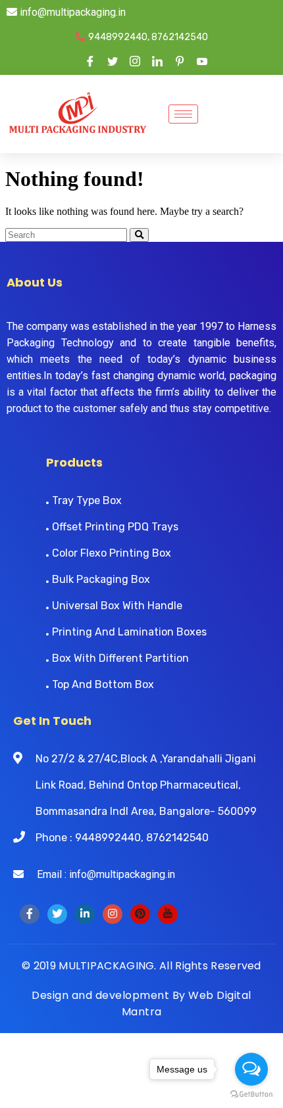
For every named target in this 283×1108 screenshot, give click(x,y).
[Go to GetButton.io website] (251, 1094)
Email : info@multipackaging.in (99, 874)
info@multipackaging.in (71, 12)
